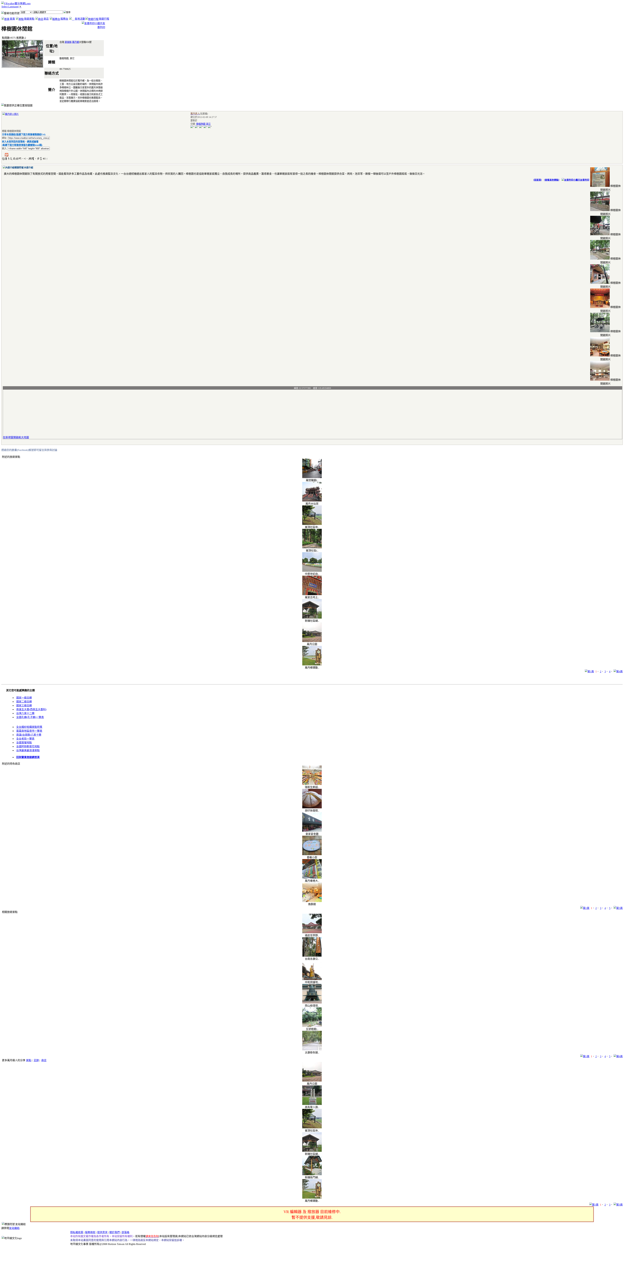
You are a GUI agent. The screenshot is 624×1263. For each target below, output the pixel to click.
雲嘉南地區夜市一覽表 (29, 730)
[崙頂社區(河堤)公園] (312, 547)
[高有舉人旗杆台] (312, 1104)
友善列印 (584, 180)
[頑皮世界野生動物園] (312, 932)
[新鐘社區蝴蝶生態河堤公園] (312, 617)
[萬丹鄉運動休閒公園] (312, 664)
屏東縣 (68, 42)
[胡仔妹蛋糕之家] (312, 807)
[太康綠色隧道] (312, 1049)
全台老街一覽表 (25, 738)
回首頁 (537, 180)
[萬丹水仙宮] (312, 500)
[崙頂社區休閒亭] (312, 524)
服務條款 (90, 1232)
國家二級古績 (24, 701)
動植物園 (200, 124)
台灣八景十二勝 (25, 713)
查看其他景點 (552, 180)
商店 (46, 18)
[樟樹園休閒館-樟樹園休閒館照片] (600, 186)
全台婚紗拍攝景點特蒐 (29, 727)
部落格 (125, 1232)
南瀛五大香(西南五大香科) (31, 709)
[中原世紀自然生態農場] (312, 570)
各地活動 (80, 18)
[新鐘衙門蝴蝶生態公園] (312, 1174)
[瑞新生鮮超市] (312, 784)
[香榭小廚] (312, 854)
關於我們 (114, 1232)
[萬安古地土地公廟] (312, 594)
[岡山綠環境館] (312, 1002)
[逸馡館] (312, 901)
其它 (208, 124)
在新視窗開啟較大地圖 (16, 437)
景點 (28, 1060)
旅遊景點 (29, 18)
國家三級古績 (24, 705)
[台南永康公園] (312, 955)
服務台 (64, 18)
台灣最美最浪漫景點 (28, 750)
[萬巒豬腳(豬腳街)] (312, 477)
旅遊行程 (104, 18)
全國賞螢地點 (24, 742)
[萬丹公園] (312, 641)
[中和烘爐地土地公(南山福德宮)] (312, 979)
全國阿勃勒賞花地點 (28, 746)
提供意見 (102, 1232)
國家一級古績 (24, 697)
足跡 (36, 1060)
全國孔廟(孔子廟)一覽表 (30, 717)
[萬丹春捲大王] (312, 877)
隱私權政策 (76, 1232)
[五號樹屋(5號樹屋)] (312, 1026)
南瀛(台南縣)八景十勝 (28, 734)
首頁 (12, 18)
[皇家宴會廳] (312, 830)
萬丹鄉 (75, 42)
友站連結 (14, 1228)
